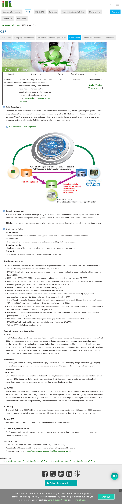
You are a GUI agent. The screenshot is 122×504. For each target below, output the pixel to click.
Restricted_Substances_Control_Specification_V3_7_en (72, 461)
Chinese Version (95, 88)
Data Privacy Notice (57, 499)
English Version (95, 85)
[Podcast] (77, 474)
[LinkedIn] (69, 474)
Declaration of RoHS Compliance (22, 126)
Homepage (5, 25)
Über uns (115, 12)
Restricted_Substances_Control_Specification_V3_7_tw (25, 461)
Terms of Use (78, 499)
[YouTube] (61, 474)
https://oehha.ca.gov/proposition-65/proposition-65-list (48, 451)
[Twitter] (53, 473)
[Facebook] (45, 474)
